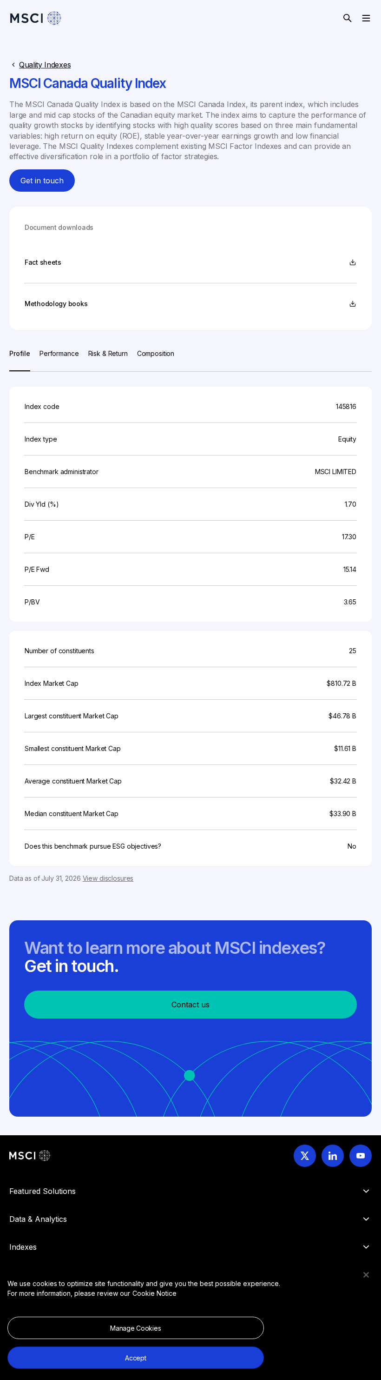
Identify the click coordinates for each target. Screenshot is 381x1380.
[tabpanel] (190, 627)
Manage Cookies (135, 1328)
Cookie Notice (154, 1293)
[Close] (366, 1275)
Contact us (190, 1004)
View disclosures (108, 878)
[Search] (347, 18)
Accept (135, 1358)
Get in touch (42, 180)
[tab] (19, 359)
